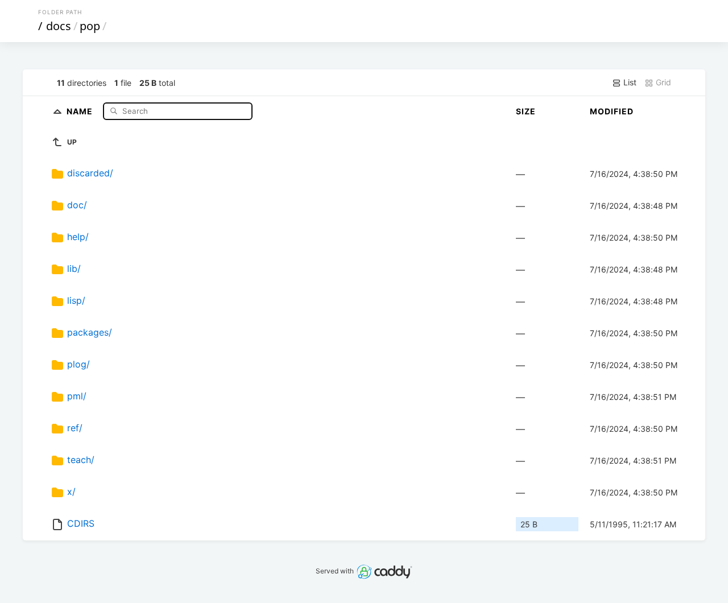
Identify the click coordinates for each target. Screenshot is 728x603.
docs (58, 26)
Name (81, 110)
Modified (612, 111)
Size (526, 111)
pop (90, 26)
